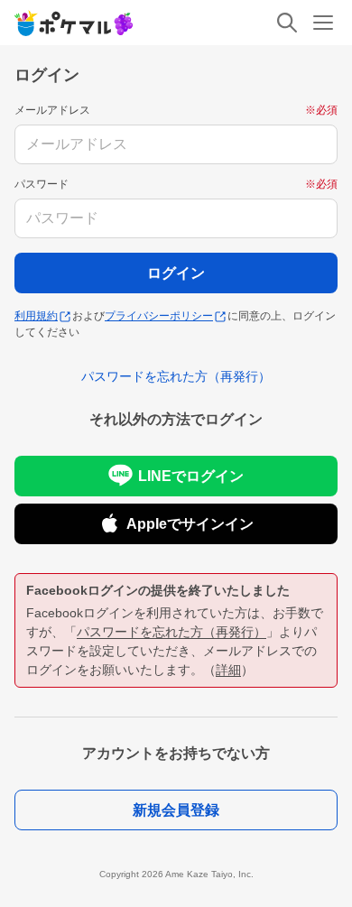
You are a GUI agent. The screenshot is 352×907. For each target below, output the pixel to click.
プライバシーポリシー (159, 316)
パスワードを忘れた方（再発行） (171, 632)
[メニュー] (323, 22)
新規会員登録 (176, 810)
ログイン (176, 273)
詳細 (228, 669)
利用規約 (36, 316)
